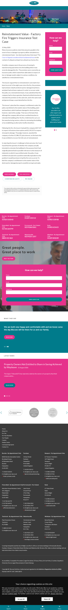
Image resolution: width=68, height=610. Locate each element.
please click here (56, 594)
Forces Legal (11, 563)
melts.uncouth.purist (51, 478)
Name (51, 45)
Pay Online (28, 179)
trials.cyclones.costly (9, 476)
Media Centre (6, 442)
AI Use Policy (47, 560)
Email (50, 52)
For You (4, 433)
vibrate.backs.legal (30, 510)
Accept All (21, 599)
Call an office (25, 174)
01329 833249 (55, 236)
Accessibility (5, 560)
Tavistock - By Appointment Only (12, 516)
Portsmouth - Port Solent (31, 485)
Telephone (52, 60)
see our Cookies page (9, 594)
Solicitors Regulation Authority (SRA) (50, 569)
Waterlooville (27, 516)
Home (3, 26)
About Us (4, 431)
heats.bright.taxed (51, 537)
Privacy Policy (38, 560)
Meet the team (8, 259)
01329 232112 (30, 217)
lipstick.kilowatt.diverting (32, 474)
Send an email (9, 174)
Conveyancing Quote (8, 444)
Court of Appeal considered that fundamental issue (18, 57)
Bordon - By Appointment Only (11, 453)
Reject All (47, 599)
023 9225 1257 (30, 235)
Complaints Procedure (16, 560)
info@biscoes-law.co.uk (10, 474)
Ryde (46, 485)
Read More (9, 337)
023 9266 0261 (32, 226)
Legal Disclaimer (28, 560)
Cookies (54, 560)
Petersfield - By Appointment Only (12, 485)
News (8, 26)
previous (1, 412)
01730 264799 (11, 227)
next (66, 412)
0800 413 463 (10, 236)
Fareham (26, 453)
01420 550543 (10, 218)
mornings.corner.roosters (32, 539)
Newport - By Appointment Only (55, 453)
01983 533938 (55, 218)
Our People (5, 438)
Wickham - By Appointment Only (55, 516)
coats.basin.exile (50, 505)
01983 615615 (53, 226)
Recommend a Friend (22, 563)
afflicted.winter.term (9, 508)
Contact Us (5, 447)
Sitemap (31, 563)
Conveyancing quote (12, 179)
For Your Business (7, 435)
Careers (4, 440)
